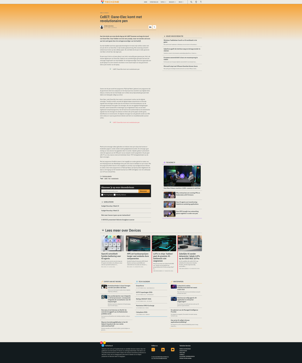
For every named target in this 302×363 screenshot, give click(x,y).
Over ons (182, 352)
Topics (163, 2)
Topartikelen (154, 2)
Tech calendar (144, 281)
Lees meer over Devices (123, 230)
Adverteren (183, 350)
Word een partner (185, 349)
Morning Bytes (108, 195)
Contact (181, 354)
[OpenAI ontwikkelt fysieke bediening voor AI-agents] (112, 243)
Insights (171, 2)
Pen (109, 178)
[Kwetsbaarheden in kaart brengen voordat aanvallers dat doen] (104, 288)
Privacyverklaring (185, 358)
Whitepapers (178, 281)
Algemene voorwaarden (186, 356)
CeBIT (106, 178)
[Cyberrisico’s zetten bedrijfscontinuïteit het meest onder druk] (174, 289)
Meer (180, 2)
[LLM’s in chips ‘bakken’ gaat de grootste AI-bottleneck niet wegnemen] (164, 243)
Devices (106, 13)
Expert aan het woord (112, 281)
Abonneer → (144, 191)
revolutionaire (114, 178)
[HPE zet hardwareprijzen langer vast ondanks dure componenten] (138, 243)
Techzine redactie (107, 176)
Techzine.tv (170, 162)
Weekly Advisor (121, 195)
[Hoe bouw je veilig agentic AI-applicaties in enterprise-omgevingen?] (174, 301)
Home (145, 2)
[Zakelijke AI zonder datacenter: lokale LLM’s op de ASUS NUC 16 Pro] (190, 243)
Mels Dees (104, 267)
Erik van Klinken (157, 271)
